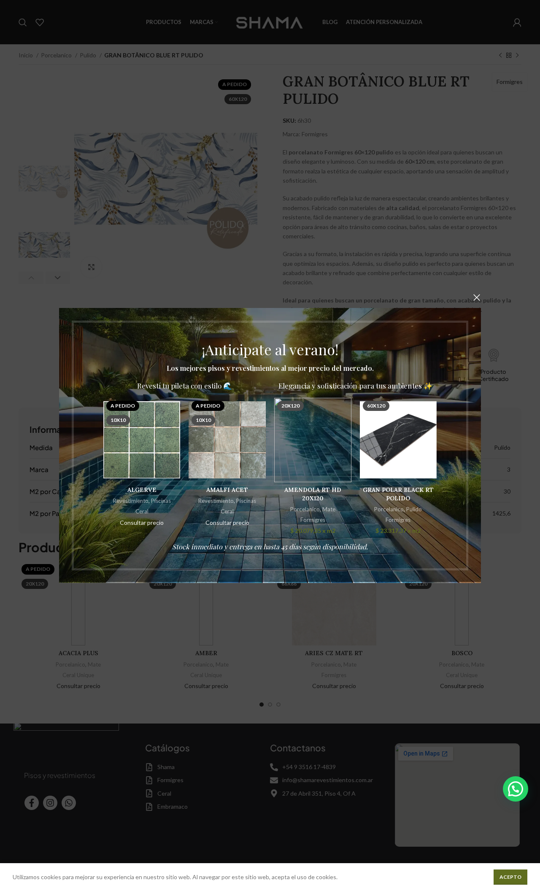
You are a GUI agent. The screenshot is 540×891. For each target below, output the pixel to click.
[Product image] (312, 440)
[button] (515, 789)
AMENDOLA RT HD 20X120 (312, 494)
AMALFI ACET (227, 490)
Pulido (414, 509)
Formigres (312, 519)
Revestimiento (130, 500)
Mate (328, 509)
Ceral (141, 511)
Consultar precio (142, 522)
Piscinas (161, 500)
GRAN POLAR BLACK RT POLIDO (398, 494)
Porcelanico (305, 509)
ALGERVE (142, 490)
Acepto (510, 877)
